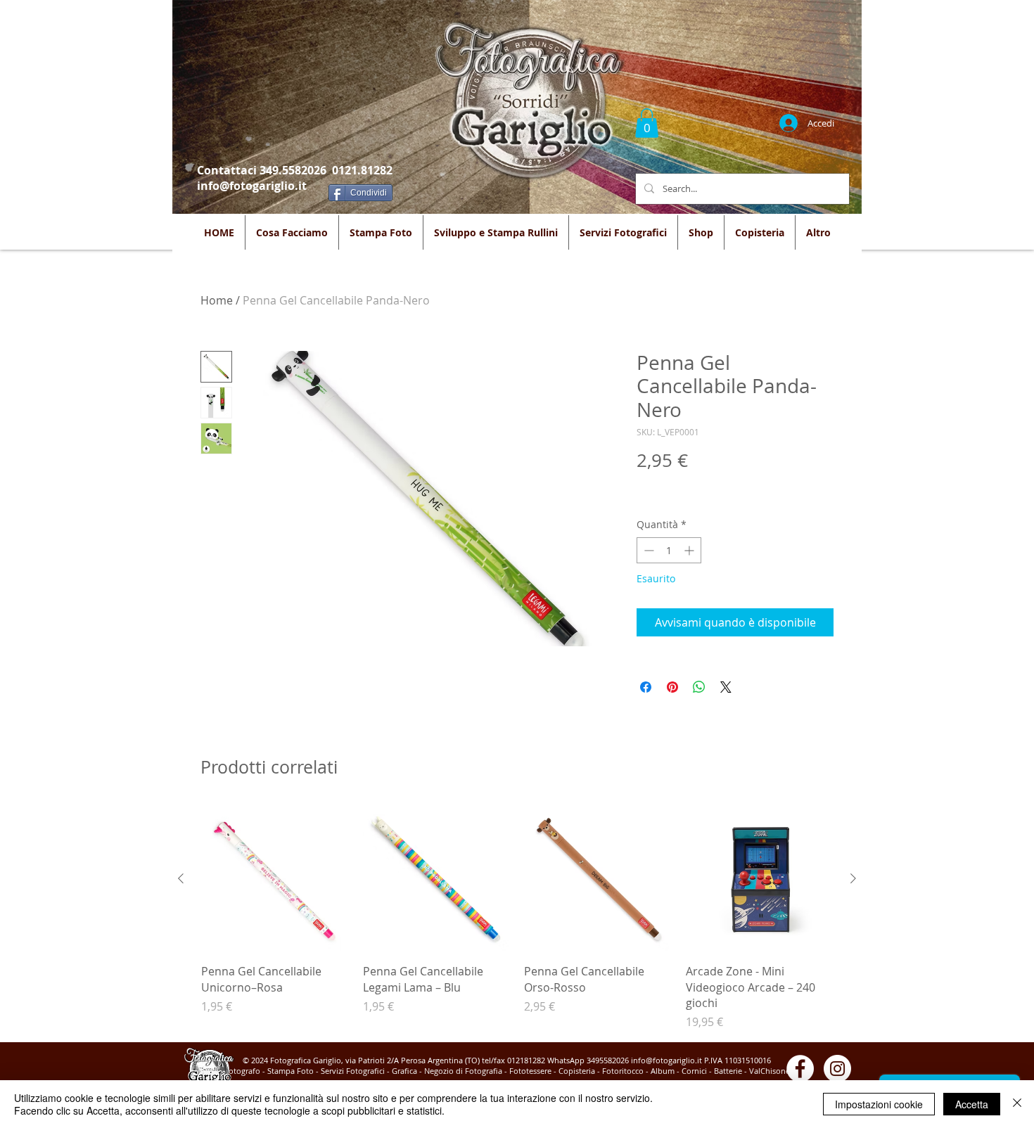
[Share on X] (725, 687)
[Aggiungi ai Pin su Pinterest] (672, 687)
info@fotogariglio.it (252, 185)
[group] (517, 918)
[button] (646, 123)
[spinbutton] (669, 550)
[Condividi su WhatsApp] (699, 687)
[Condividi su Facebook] (645, 687)
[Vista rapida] (275, 879)
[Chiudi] (1017, 1104)
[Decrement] (647, 550)
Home (216, 300)
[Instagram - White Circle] (837, 1068)
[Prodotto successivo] (853, 878)
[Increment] (690, 550)
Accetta (971, 1104)
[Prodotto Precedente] (180, 878)
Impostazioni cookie (879, 1104)
